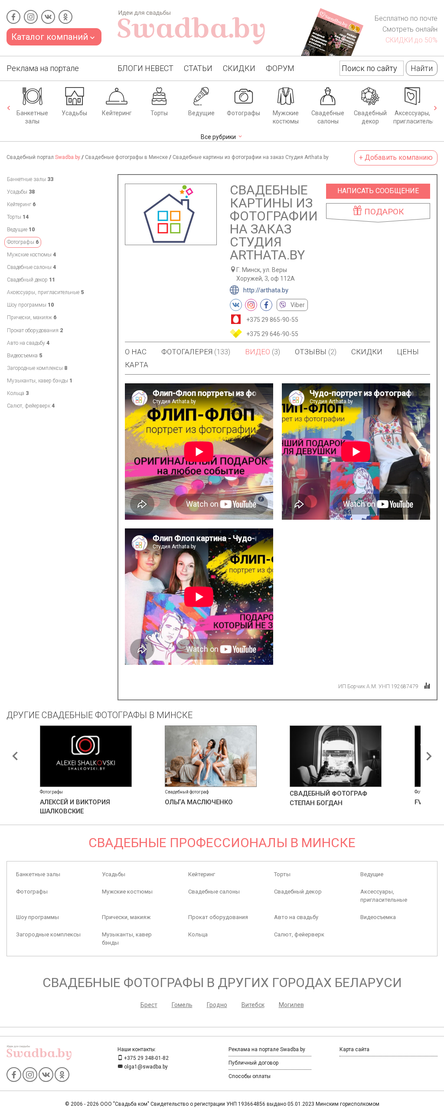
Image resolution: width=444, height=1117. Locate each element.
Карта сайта (354, 1049)
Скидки (239, 68)
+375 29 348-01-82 (146, 1058)
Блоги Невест (145, 68)
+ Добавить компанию (396, 157)
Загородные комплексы (37, 368)
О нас (136, 351)
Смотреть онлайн (409, 29)
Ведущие (201, 113)
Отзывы (315, 351)
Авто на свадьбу (28, 343)
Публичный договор (253, 1063)
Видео (262, 351)
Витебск (253, 1004)
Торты (159, 113)
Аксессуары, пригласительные (413, 117)
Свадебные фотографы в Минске (126, 157)
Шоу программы (30, 305)
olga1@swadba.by (145, 1067)
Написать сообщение (378, 191)
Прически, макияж (31, 317)
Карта (136, 364)
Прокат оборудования (35, 330)
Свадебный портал (43, 157)
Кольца (18, 393)
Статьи (198, 68)
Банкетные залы (32, 117)
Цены (408, 351)
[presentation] (8, 109)
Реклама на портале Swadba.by (267, 1049)
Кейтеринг (117, 113)
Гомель (182, 1004)
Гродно (217, 1004)
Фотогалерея (195, 351)
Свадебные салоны (327, 117)
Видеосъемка (24, 356)
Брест (148, 1004)
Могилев (291, 1004)
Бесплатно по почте (406, 18)
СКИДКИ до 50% (411, 40)
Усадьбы (74, 113)
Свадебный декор (370, 117)
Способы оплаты (250, 1076)
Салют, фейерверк (31, 406)
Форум (280, 68)
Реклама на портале (43, 68)
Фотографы (243, 113)
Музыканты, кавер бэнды (39, 381)
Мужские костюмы (286, 117)
